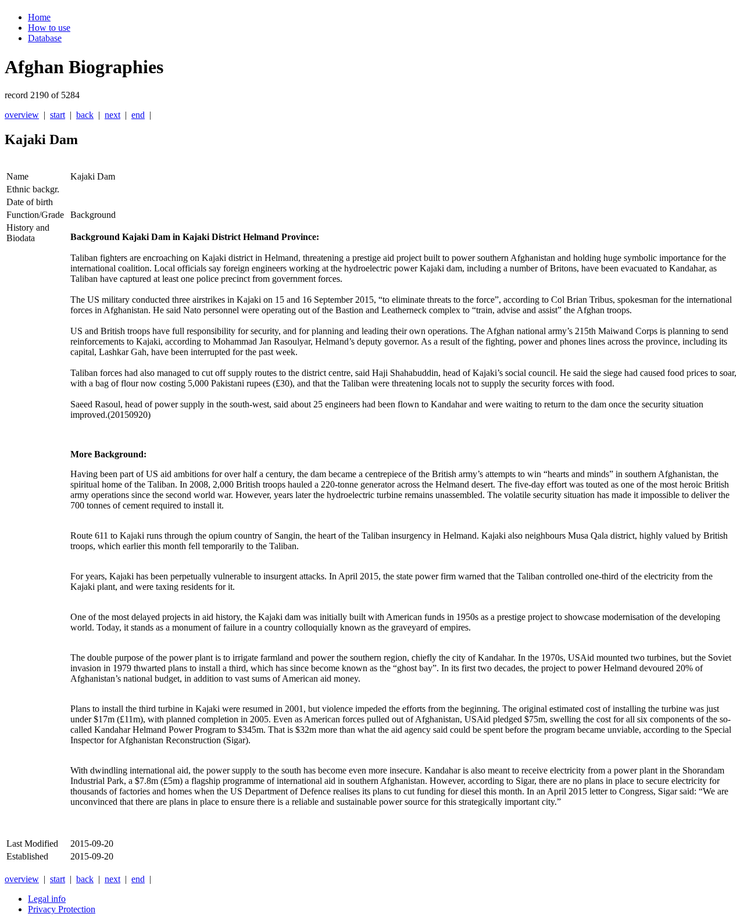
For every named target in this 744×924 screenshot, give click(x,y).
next (112, 115)
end (138, 115)
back (85, 115)
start (57, 115)
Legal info (47, 899)
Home (39, 17)
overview (22, 115)
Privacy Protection (61, 909)
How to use (49, 28)
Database (45, 38)
